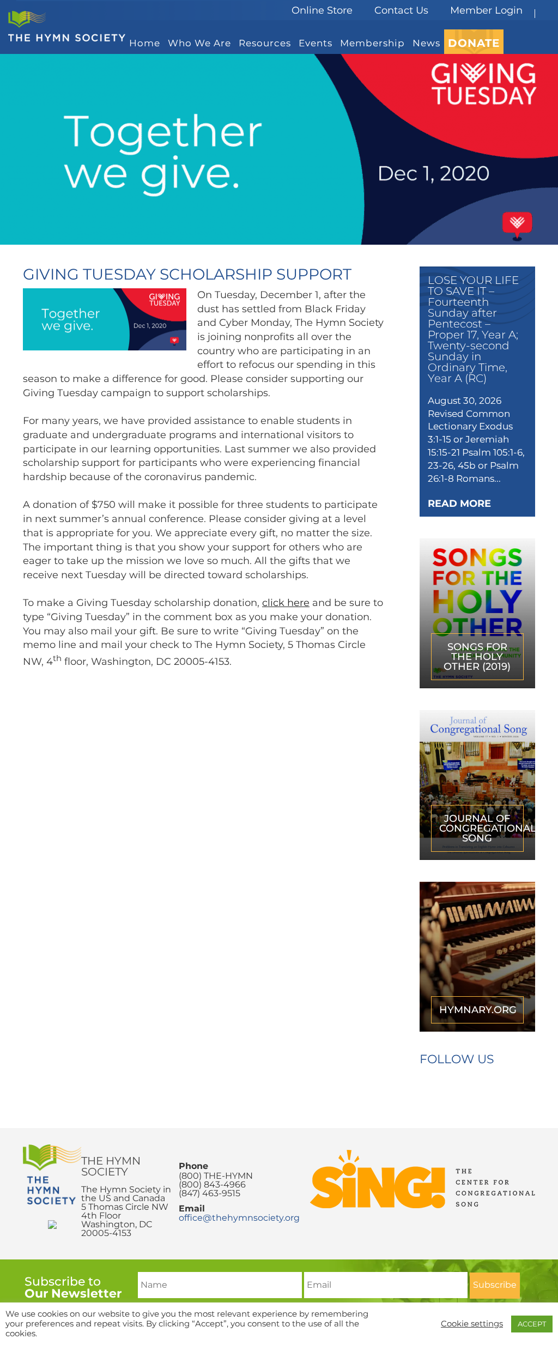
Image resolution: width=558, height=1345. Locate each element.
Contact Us (401, 10)
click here (286, 603)
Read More (459, 504)
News (426, 43)
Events (315, 43)
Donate (474, 43)
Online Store (322, 10)
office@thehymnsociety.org (239, 1218)
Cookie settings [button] (472, 1324)
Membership (372, 43)
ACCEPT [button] (532, 1323)
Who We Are (199, 43)
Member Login (486, 10)
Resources (265, 43)
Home (144, 43)
